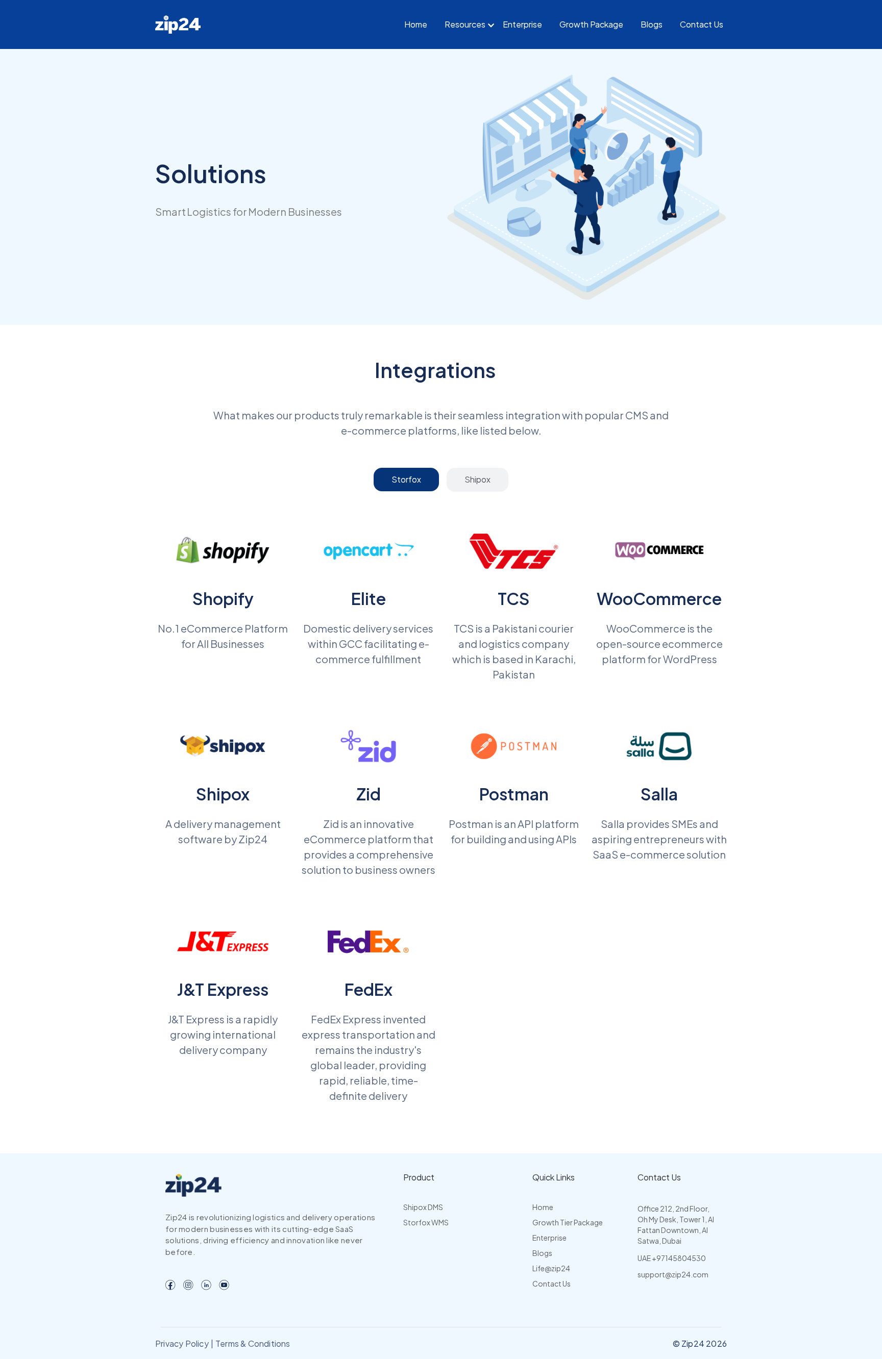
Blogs (652, 24)
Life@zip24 (551, 1268)
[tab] (406, 479)
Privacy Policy (182, 1344)
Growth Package (591, 24)
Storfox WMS (426, 1222)
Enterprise (522, 24)
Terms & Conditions (252, 1344)
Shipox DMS (423, 1207)
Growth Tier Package (567, 1222)
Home (415, 24)
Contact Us (701, 24)
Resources (465, 24)
